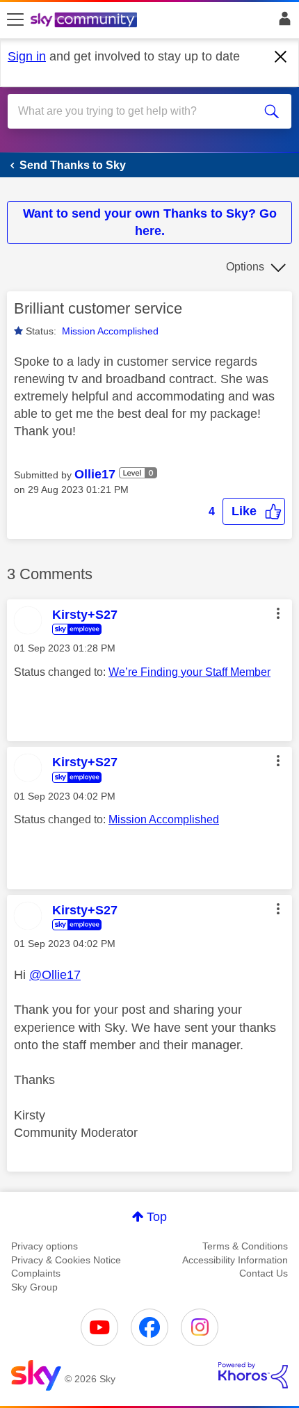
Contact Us (263, 1273)
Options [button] (245, 267)
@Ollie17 (55, 975)
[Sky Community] (85, 20)
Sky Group (34, 1287)
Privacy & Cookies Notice (66, 1259)
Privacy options (44, 1246)
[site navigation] (15, 20)
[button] (254, 511)
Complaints (35, 1273)
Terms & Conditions (245, 1246)
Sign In (282, 22)
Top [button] (157, 1217)
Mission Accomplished (110, 331)
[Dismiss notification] (281, 57)
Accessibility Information (235, 1259)
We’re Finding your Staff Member (189, 672)
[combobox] (136, 111)
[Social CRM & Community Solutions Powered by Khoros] (253, 1375)
